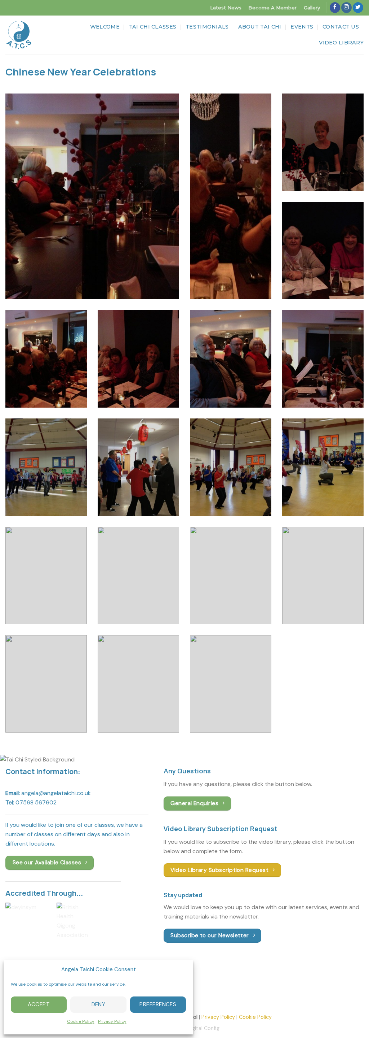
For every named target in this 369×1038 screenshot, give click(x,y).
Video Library (341, 42)
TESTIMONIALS (207, 26)
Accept (39, 1004)
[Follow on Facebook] (335, 7)
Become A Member (272, 7)
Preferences (157, 1004)
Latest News (225, 7)
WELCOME (105, 26)
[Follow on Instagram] (346, 7)
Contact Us (341, 26)
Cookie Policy (80, 1021)
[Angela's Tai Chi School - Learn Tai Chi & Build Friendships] (18, 35)
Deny (99, 1004)
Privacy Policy (112, 1021)
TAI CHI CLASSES (152, 26)
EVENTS (301, 26)
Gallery (312, 7)
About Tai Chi (259, 26)
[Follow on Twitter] (358, 7)
